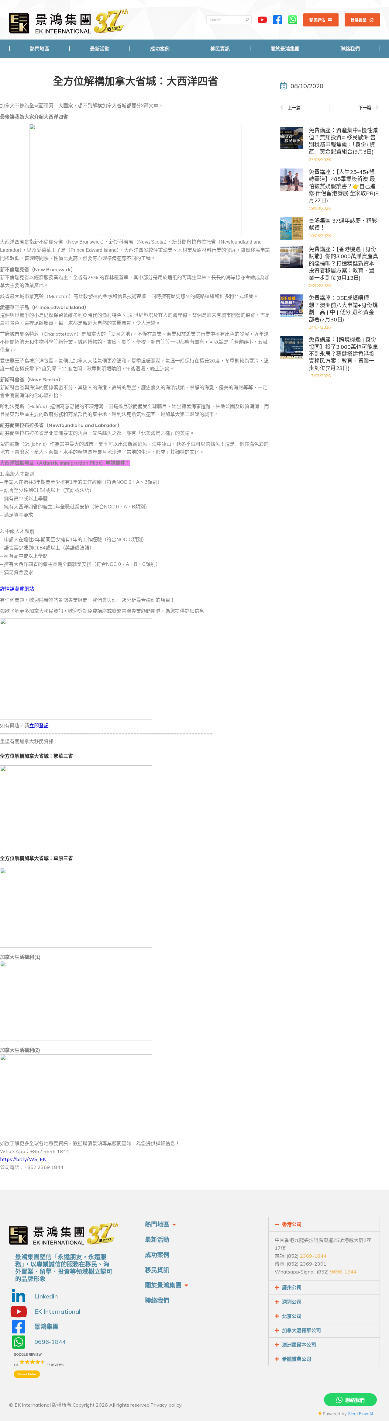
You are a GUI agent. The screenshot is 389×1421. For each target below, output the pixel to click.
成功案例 (157, 1255)
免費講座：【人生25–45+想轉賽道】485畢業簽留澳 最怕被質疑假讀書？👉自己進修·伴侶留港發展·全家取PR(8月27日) (344, 186)
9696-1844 (343, 1272)
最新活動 (157, 1239)
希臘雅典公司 (296, 1359)
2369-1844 (313, 1256)
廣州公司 (291, 1287)
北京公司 (291, 1316)
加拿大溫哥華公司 (301, 1330)
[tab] (324, 1224)
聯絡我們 (157, 1300)
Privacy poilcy (165, 1405)
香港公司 (291, 1224)
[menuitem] (39, 49)
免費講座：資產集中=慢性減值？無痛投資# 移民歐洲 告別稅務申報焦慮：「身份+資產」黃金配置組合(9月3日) (343, 141)
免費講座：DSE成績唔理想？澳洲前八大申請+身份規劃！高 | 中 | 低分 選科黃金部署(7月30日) (343, 308)
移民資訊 (157, 1270)
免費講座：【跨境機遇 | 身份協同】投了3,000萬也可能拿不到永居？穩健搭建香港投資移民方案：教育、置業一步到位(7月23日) (343, 354)
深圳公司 (291, 1302)
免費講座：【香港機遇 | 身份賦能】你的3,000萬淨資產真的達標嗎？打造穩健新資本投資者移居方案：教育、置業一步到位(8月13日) (343, 263)
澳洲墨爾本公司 (299, 1345)
